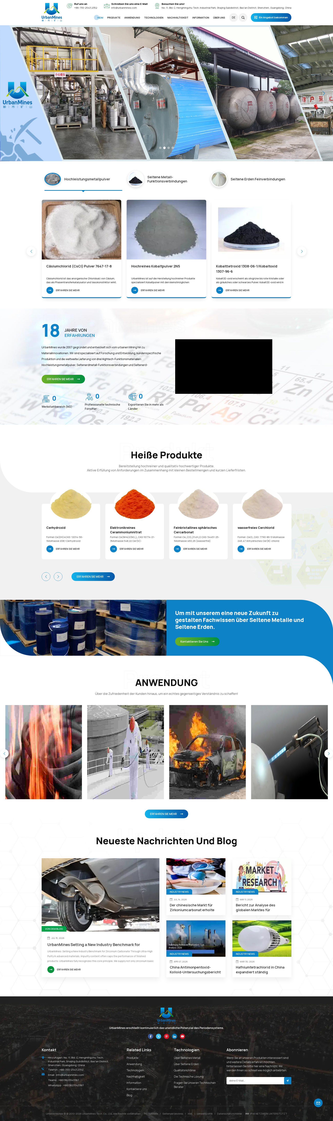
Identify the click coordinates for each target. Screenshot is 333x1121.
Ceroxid (244, 528)
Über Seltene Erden (186, 1064)
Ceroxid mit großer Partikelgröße (188, 530)
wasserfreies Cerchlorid (128, 528)
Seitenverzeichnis (173, 1113)
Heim (100, 17)
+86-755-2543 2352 (85, 7)
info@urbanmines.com (124, 7)
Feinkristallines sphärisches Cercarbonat (67, 530)
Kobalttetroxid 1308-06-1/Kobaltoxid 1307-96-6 (77, 269)
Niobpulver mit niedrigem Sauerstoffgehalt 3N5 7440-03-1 (242, 269)
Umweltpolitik (205, 1113)
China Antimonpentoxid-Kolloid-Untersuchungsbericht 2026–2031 (195, 970)
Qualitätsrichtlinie (185, 1070)
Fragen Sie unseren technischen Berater (195, 1085)
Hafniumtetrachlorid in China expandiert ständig (260, 969)
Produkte (132, 1058)
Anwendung (134, 1064)
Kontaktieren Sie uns (194, 641)
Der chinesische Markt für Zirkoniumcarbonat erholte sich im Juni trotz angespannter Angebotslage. (194, 907)
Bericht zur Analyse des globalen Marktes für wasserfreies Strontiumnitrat (260, 907)
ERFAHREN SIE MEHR (68, 290)
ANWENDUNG (132, 17)
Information (134, 1083)
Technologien (153, 17)
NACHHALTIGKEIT (177, 17)
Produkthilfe (151, 1113)
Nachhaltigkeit (136, 1076)
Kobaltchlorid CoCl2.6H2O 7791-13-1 (161, 266)
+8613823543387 (68, 1080)
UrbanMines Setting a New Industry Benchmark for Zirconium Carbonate (93, 944)
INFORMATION (200, 17)
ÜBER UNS (219, 17)
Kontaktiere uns (137, 1089)
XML (190, 1113)
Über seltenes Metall (187, 1058)
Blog (129, 1095)
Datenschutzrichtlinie (229, 1113)
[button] (160, 148)
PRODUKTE (113, 17)
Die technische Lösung (188, 1076)
